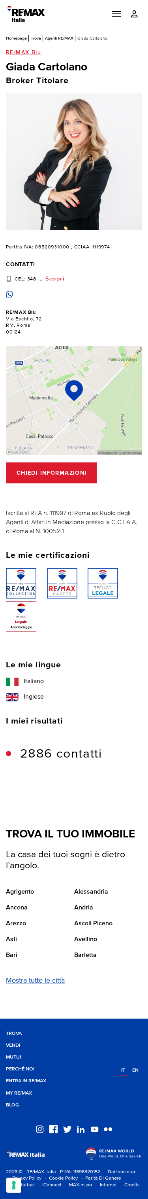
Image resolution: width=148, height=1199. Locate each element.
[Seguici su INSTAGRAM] (40, 1129)
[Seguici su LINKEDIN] (81, 1129)
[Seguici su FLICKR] (108, 1129)
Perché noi (20, 1069)
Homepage (16, 38)
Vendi (13, 1045)
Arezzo (16, 924)
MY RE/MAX (19, 1093)
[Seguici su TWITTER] (67, 1129)
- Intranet (105, 1185)
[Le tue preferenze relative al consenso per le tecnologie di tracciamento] (13, 1185)
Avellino (85, 939)
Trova (36, 38)
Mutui (13, 1057)
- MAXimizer (77, 1185)
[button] (116, 14)
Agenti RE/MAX (59, 38)
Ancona (17, 908)
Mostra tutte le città (35, 980)
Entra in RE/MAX (26, 1080)
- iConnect (49, 1185)
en (135, 1070)
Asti (11, 939)
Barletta (85, 955)
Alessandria (91, 892)
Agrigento (20, 892)
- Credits (129, 1185)
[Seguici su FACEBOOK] (53, 1129)
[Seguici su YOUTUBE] (94, 1129)
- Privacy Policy (23, 1178)
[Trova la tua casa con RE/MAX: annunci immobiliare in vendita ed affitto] (26, 14)
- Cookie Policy (60, 1178)
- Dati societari (119, 1171)
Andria (83, 908)
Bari (11, 955)
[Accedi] (134, 14)
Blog (12, 1105)
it (123, 1070)
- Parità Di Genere (100, 1178)
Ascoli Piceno (93, 924)
